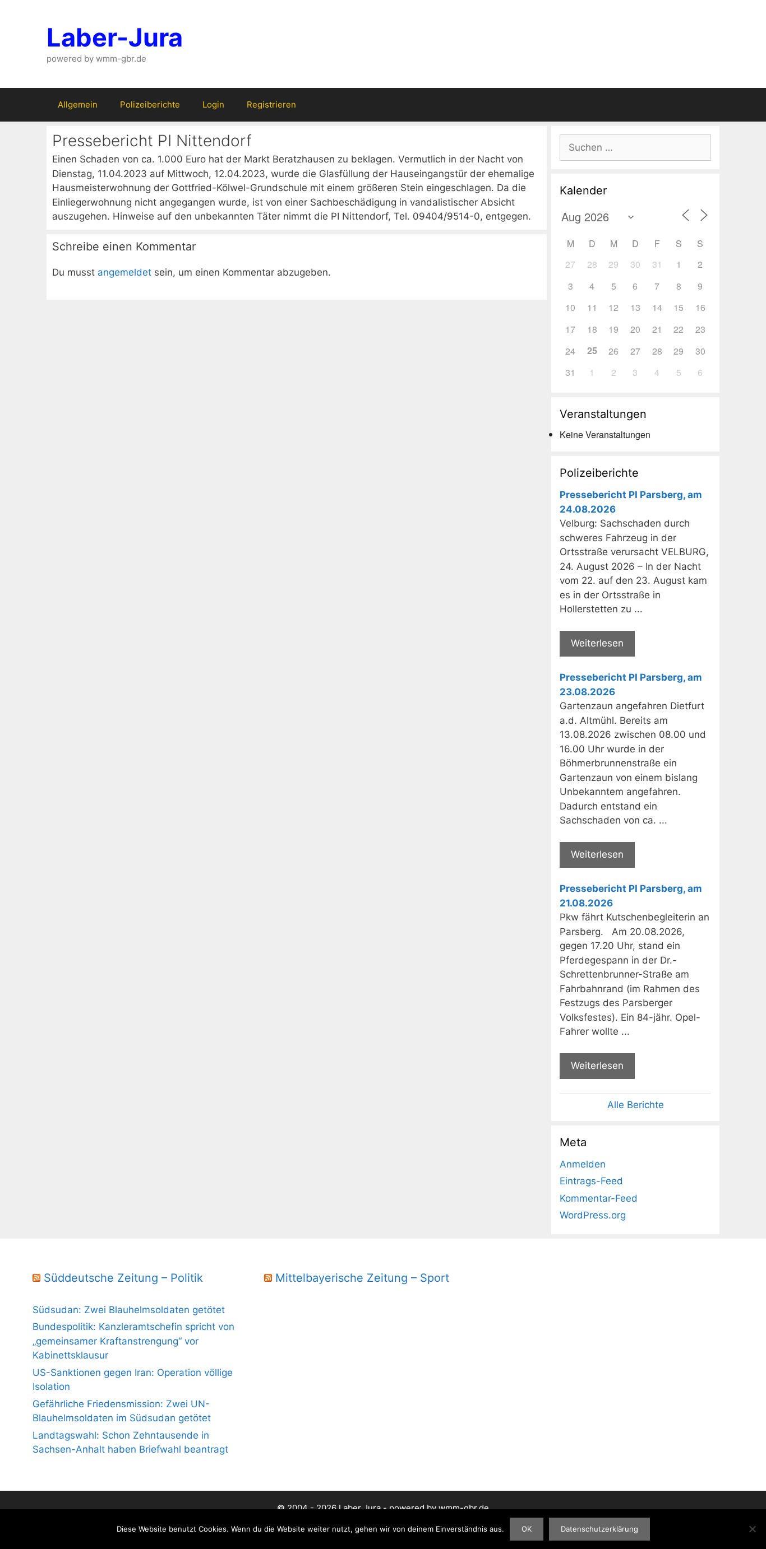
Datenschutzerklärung (599, 1528)
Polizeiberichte (150, 104)
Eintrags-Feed (591, 1181)
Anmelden (583, 1164)
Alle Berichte (635, 1104)
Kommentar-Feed (599, 1198)
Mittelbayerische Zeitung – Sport (362, 1278)
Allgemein (78, 104)
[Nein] (752, 1528)
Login (213, 104)
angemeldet (124, 272)
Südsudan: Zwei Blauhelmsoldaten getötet (129, 1309)
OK (527, 1528)
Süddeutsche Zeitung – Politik (123, 1278)
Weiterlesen (597, 643)
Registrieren (271, 104)
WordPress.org (593, 1215)
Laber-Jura (115, 37)
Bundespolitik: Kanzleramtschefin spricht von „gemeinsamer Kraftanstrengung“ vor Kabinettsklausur (133, 1341)
